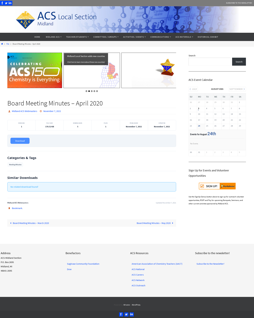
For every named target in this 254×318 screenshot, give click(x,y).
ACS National (138, 269)
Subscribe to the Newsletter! (239, 3)
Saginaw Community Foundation (83, 263)
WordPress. (136, 305)
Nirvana (126, 305)
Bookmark (17, 208)
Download (20, 140)
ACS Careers (138, 274)
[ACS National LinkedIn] (10, 3)
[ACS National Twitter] (6, 3)
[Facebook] (2, 3)
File (7, 44)
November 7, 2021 (52, 111)
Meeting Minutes (15, 164)
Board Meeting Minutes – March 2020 (30, 223)
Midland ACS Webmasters (24, 111)
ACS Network (138, 280)
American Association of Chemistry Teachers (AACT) (157, 263)
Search (192, 55)
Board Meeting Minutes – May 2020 (154, 223)
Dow (69, 269)
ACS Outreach (138, 285)
